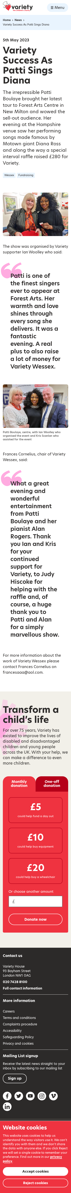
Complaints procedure (20, 1024)
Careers (9, 1011)
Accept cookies (35, 1171)
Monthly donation (19, 783)
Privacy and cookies (18, 1043)
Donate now (35, 919)
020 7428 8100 (15, 982)
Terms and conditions (19, 1018)
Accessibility (12, 1030)
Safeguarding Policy (18, 1037)
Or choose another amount (31, 891)
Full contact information (22, 988)
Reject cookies (35, 1183)
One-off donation (52, 783)
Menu (59, 7)
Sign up (15, 1078)
